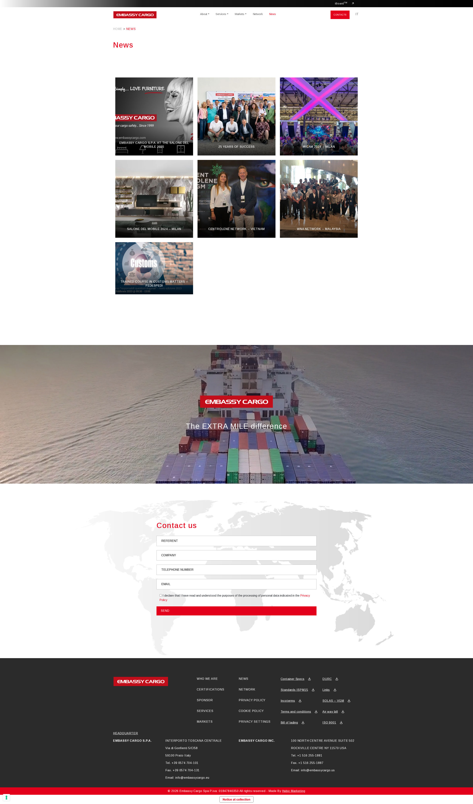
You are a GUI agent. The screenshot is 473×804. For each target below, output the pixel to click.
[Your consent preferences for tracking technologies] (6, 797)
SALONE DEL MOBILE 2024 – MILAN (154, 229)
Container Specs (292, 679)
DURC (327, 679)
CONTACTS (340, 14)
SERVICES (205, 710)
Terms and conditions (296, 711)
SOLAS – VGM (333, 700)
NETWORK (247, 689)
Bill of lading (289, 722)
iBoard (341, 3)
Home (117, 29)
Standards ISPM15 (294, 689)
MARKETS (205, 721)
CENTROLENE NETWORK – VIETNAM (236, 229)
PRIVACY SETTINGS (254, 721)
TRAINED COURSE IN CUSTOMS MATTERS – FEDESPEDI (154, 283)
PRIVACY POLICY (252, 700)
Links (326, 689)
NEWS (243, 678)
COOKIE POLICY (251, 710)
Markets (239, 14)
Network (258, 14)
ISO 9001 (329, 722)
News (272, 14)
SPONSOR (205, 700)
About (203, 14)
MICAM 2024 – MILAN (319, 146)
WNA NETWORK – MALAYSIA (319, 229)
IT (356, 14)
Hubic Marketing (293, 791)
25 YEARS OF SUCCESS (236, 146)
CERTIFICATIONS (210, 689)
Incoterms (288, 700)
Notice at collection (236, 799)
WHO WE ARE (207, 678)
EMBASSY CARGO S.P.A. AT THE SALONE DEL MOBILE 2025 (154, 144)
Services (221, 14)
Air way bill (330, 711)
